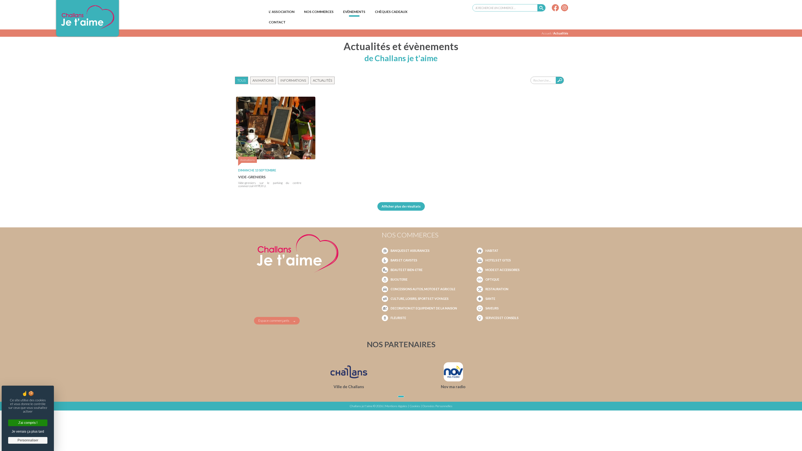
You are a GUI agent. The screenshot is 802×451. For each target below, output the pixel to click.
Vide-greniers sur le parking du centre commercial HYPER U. (269, 184)
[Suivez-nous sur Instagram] (564, 8)
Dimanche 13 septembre (257, 170)
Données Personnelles (437, 406)
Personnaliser (28, 440)
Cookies (415, 406)
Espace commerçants (273, 320)
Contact (277, 22)
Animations (263, 80)
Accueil (546, 33)
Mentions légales (396, 406)
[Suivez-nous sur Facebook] (555, 8)
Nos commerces (319, 12)
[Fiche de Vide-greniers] (275, 158)
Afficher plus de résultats (401, 206)
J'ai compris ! (27, 422)
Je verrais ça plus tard (28, 431)
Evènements (354, 12)
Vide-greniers (252, 177)
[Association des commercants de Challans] (87, 30)
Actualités (560, 33)
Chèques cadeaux (391, 12)
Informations (293, 80)
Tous (241, 80)
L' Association (281, 12)
